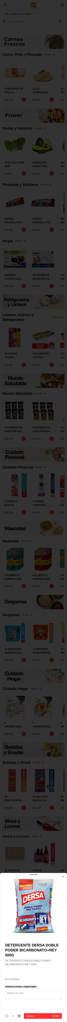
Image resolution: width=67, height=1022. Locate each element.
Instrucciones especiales (21, 986)
